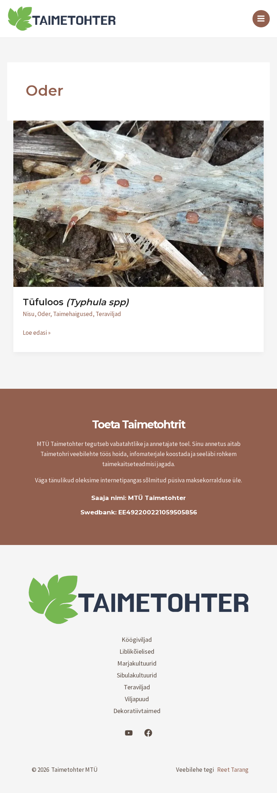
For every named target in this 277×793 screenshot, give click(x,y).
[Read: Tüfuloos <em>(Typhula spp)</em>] (138, 203)
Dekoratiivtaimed (137, 711)
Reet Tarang (233, 770)
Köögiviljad (137, 639)
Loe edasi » (36, 332)
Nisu (29, 314)
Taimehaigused (73, 314)
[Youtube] (129, 733)
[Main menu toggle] (261, 19)
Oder (44, 314)
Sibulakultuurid (137, 675)
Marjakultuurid (137, 663)
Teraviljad (108, 314)
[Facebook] (148, 733)
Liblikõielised (136, 651)
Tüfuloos (76, 302)
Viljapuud (137, 699)
